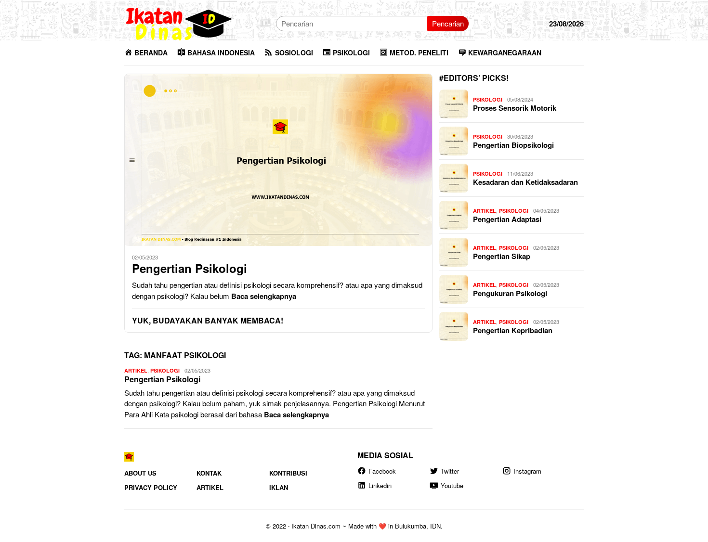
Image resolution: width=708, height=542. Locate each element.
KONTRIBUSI (288, 472)
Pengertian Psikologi (189, 268)
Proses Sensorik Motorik (514, 107)
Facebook (382, 471)
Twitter (450, 471)
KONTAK (209, 472)
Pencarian (448, 23)
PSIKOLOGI (165, 370)
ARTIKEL (135, 370)
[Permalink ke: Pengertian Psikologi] (278, 160)
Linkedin (380, 485)
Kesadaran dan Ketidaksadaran (525, 182)
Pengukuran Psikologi (510, 293)
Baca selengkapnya (263, 296)
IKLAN (278, 487)
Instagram (527, 471)
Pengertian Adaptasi (507, 219)
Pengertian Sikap (501, 256)
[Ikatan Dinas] (179, 22)
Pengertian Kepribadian (512, 330)
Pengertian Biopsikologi (513, 145)
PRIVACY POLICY (150, 487)
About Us (140, 472)
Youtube (452, 485)
